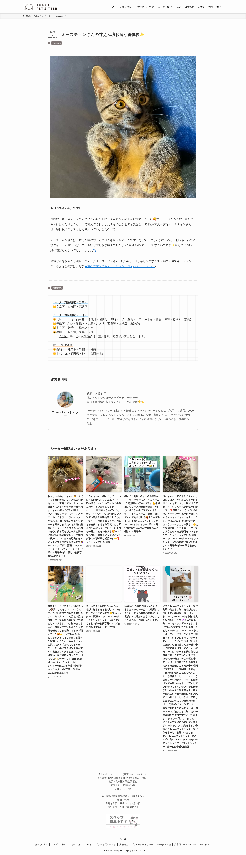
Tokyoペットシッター (65, 414)
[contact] (125, 838)
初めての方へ (41, 844)
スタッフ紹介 (76, 844)
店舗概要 (123, 844)
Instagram (56, 43)
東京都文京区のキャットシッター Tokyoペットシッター (120, 266)
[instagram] (120, 838)
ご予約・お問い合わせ (105, 844)
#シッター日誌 (164, 844)
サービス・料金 (58, 844)
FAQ (88, 844)
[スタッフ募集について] (123, 827)
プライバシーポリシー (142, 844)
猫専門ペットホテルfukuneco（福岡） (192, 844)
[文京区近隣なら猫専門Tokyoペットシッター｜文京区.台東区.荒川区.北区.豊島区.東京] (40, 7)
